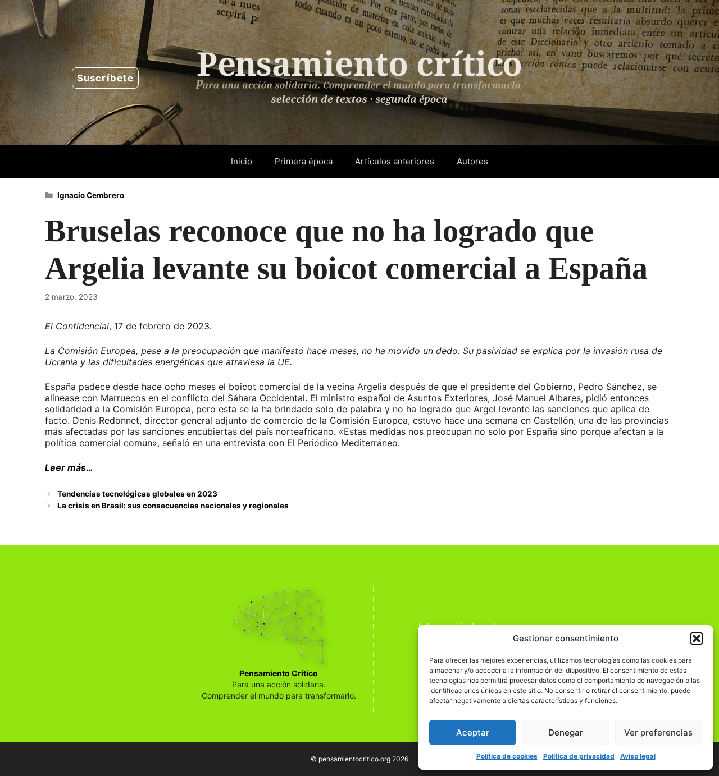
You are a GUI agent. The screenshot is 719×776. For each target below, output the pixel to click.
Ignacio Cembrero (90, 195)
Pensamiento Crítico (278, 673)
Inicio (241, 161)
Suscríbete (105, 78)
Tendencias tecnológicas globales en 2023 (137, 493)
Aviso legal (638, 756)
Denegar (565, 732)
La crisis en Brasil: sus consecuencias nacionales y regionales (173, 505)
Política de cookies (507, 756)
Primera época (304, 161)
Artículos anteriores (394, 161)
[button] (696, 638)
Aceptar (472, 732)
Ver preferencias (658, 732)
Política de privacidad (579, 756)
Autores (472, 161)
